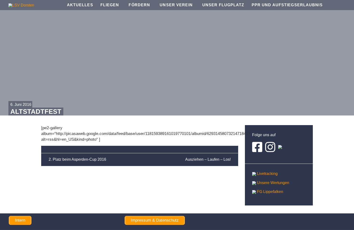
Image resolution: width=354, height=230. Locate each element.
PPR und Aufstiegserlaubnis (287, 5)
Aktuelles (80, 5)
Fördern (139, 5)
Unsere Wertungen (272, 183)
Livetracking (267, 174)
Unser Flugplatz (223, 5)
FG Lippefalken (269, 192)
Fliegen (109, 5)
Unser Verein (176, 5)
